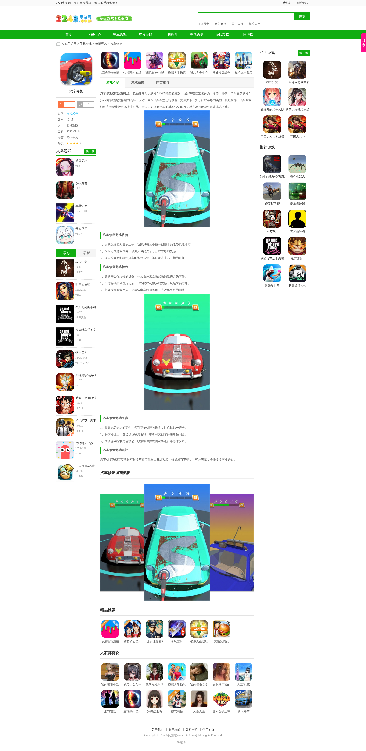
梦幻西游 (221, 24)
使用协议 (208, 729)
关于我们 (158, 729)
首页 (68, 34)
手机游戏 (86, 43)
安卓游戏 (120, 34)
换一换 (90, 151)
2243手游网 (69, 43)
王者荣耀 (204, 24)
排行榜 (248, 34)
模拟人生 (255, 24)
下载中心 (94, 34)
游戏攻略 (222, 34)
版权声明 (191, 729)
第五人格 (238, 24)
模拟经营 (101, 43)
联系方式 (174, 729)
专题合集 (197, 34)
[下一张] (215, 542)
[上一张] (138, 542)
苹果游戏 (145, 34)
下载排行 (286, 3)
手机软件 (171, 34)
